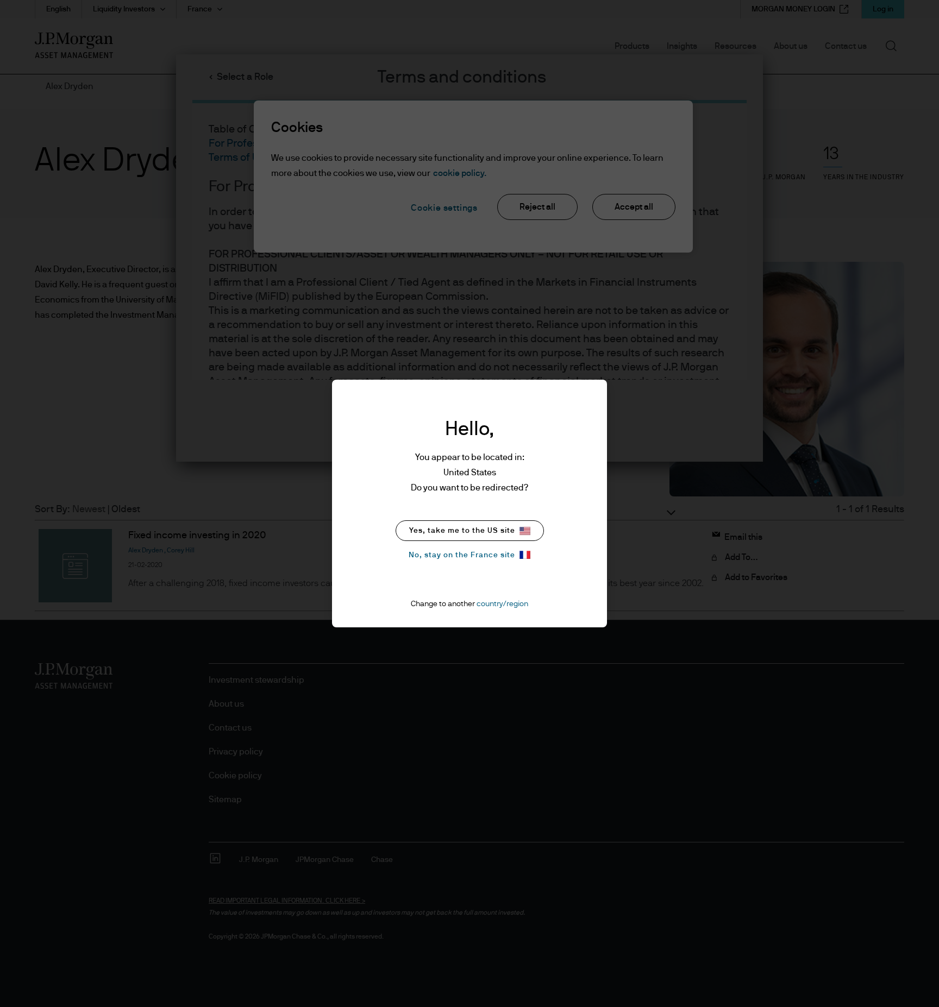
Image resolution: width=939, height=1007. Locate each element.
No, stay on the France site (462, 555)
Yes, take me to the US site (462, 530)
